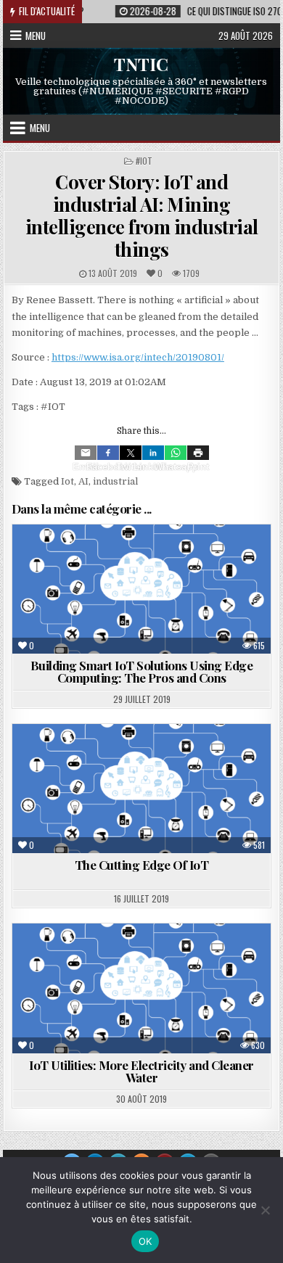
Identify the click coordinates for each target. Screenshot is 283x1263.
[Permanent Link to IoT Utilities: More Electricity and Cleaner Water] (141, 988)
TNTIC (141, 63)
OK (145, 1241)
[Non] (265, 1210)
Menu (35, 35)
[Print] (198, 452)
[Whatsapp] (175, 452)
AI (83, 481)
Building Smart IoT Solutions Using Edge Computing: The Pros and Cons (141, 671)
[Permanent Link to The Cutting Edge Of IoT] (141, 788)
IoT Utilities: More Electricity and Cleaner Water (141, 1071)
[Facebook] (108, 452)
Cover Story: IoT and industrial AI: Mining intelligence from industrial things (141, 216)
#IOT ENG (126, 959)
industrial (115, 481)
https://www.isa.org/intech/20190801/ (138, 357)
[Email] (86, 452)
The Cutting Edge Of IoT (142, 865)
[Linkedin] (153, 452)
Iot (67, 481)
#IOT (144, 161)
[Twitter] (131, 452)
